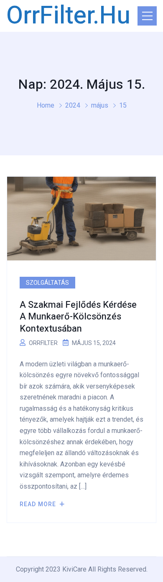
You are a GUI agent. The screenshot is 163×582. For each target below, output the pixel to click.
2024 (72, 105)
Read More (39, 504)
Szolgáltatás (47, 282)
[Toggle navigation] (147, 16)
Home (45, 105)
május (99, 105)
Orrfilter (43, 343)
